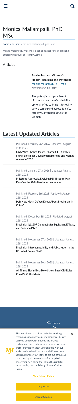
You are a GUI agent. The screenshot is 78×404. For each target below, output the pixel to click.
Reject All (43, 387)
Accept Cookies (43, 397)
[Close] (72, 334)
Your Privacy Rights (43, 376)
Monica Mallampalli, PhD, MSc (49, 84)
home (6, 44)
